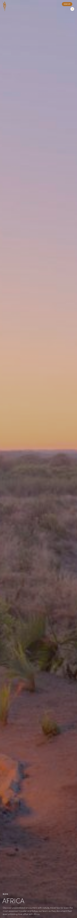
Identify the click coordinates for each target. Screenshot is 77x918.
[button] (72, 9)
